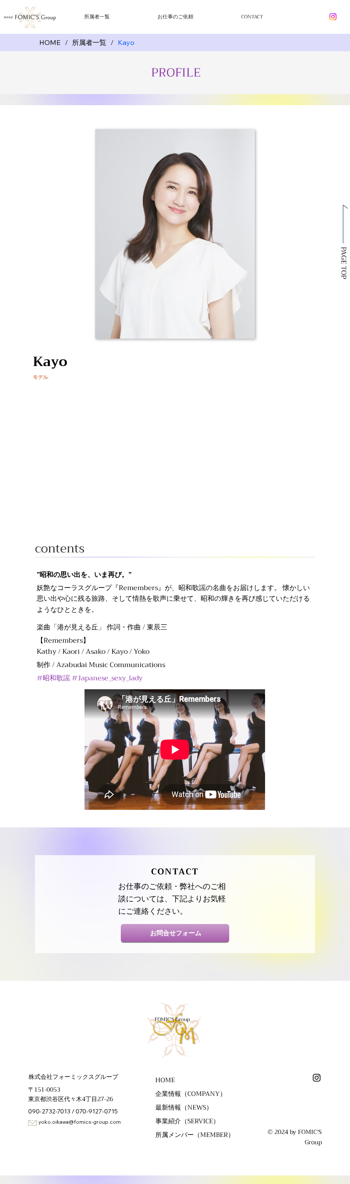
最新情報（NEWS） (184, 1107)
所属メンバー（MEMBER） (194, 1134)
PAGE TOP (344, 263)
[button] (199, 16)
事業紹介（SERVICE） (187, 1121)
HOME (165, 1080)
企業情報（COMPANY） (190, 1093)
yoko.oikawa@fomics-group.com (79, 1122)
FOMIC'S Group (172, 1019)
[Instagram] (333, 16)
